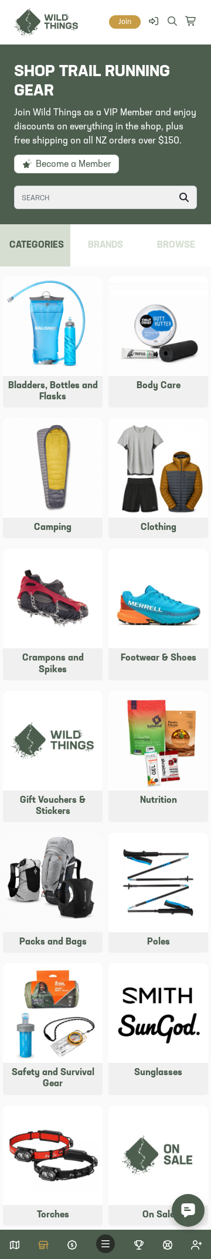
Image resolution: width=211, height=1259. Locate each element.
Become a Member (72, 164)
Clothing (158, 527)
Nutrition (158, 800)
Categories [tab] (36, 245)
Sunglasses (158, 1072)
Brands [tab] (105, 245)
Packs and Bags (53, 942)
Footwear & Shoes (158, 658)
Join (124, 22)
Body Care (159, 386)
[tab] (176, 245)
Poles (158, 942)
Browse (176, 245)
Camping (53, 527)
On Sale (158, 1215)
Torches (53, 1215)
